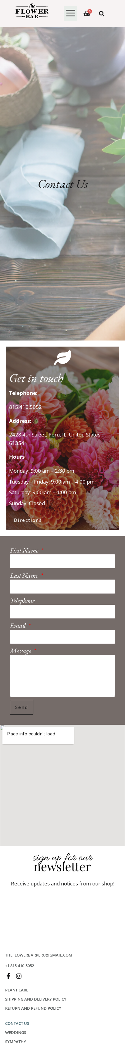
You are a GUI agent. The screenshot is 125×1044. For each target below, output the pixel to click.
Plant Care (16, 990)
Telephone (22, 601)
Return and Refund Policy (33, 1008)
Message (21, 651)
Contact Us (17, 1023)
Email (18, 625)
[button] (70, 13)
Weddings (15, 1032)
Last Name (24, 575)
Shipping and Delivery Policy (35, 999)
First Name (25, 550)
